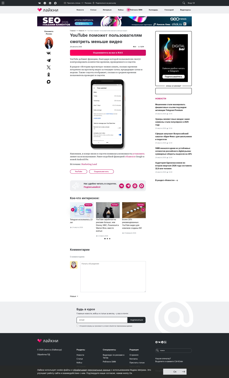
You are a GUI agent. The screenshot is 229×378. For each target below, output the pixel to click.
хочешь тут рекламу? (173, 86)
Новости (80, 10)
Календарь (153, 10)
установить (138, 153)
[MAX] (49, 82)
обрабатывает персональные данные (91, 370)
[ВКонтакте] (49, 53)
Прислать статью (137, 363)
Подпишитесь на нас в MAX (108, 53)
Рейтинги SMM (136, 10)
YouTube (78, 171)
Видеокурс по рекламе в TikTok (113, 356)
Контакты (134, 359)
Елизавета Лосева (48, 32)
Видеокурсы (185, 10)
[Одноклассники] (49, 74)
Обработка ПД (43, 355)
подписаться (136, 320)
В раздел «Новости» (165, 180)
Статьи (93, 10)
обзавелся (130, 156)
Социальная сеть (101, 171)
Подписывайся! (92, 187)
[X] (49, 67)
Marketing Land (89, 164)
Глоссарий (169, 10)
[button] (105, 238)
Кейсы (121, 10)
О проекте (134, 355)
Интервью (107, 10)
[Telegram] (49, 60)
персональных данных (124, 326)
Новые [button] (73, 296)
